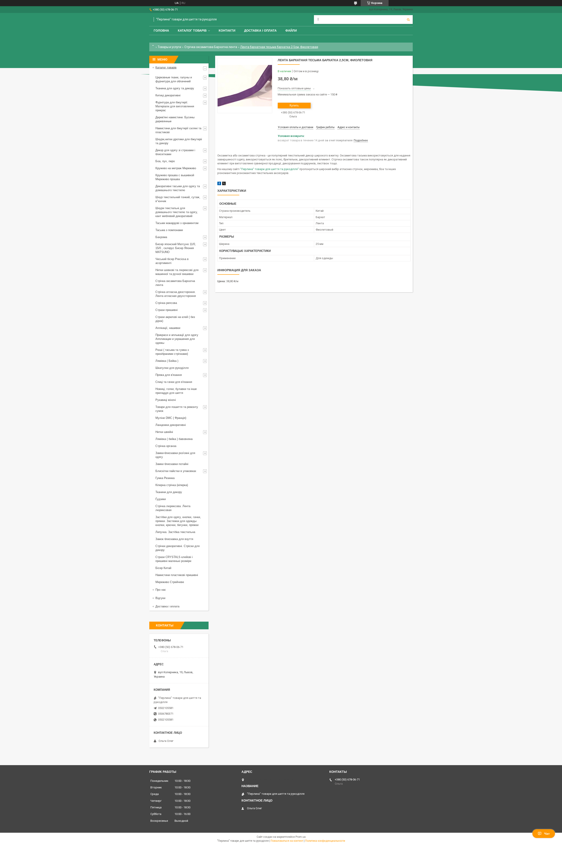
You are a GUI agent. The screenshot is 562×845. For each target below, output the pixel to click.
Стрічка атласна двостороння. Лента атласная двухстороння (175, 294)
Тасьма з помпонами (169, 230)
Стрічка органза (165, 446)
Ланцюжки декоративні (170, 425)
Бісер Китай (163, 568)
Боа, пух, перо (165, 161)
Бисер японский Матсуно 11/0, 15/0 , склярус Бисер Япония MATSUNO (175, 248)
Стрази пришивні (166, 310)
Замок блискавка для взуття (174, 539)
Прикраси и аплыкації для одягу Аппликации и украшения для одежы (176, 338)
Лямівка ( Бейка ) (166, 360)
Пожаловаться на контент (287, 840)
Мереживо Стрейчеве (169, 582)
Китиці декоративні (167, 95)
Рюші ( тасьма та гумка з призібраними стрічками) (172, 351)
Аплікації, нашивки (167, 328)
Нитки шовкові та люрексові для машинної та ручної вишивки (176, 272)
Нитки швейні (164, 432)
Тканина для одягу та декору (174, 88)
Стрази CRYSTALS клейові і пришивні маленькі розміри (174, 559)
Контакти (227, 30)
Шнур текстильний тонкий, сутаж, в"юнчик (177, 199)
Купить (294, 105)
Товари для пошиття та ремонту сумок (176, 409)
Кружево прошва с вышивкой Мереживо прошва (174, 177)
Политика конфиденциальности (325, 840)
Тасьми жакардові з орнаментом (176, 223)
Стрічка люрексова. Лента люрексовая (172, 508)
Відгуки (160, 598)
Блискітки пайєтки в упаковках (175, 471)
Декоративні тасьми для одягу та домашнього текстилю (177, 188)
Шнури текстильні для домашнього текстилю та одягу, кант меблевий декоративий (176, 212)
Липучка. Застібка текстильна (175, 532)
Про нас (160, 589)
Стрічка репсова (166, 303)
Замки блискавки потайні (171, 464)
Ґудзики (160, 499)
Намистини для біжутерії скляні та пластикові (178, 130)
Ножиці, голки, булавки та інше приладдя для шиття (176, 391)
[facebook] (219, 184)
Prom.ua (300, 836)
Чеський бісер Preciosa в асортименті (172, 261)
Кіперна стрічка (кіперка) (171, 485)
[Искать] (408, 19)
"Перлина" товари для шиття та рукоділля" (269, 169)
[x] (224, 184)
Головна (161, 30)
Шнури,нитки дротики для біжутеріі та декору (178, 141)
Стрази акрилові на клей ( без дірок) (175, 319)
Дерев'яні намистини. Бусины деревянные (175, 119)
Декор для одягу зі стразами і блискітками (175, 152)
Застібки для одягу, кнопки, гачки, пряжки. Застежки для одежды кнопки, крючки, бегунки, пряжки (178, 521)
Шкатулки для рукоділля (172, 368)
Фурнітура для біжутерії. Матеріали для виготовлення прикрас (174, 106)
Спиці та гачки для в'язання (173, 382)
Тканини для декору (168, 492)
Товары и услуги (169, 47)
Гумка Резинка (165, 478)
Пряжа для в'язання (168, 375)
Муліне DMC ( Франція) (170, 418)
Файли (291, 30)
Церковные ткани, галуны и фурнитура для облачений (173, 79)
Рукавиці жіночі (165, 400)
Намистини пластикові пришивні (176, 575)
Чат (547, 833)
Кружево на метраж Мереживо (175, 168)
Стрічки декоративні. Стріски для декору (177, 548)
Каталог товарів (192, 30)
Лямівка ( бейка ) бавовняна (174, 439)
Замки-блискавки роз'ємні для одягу (175, 455)
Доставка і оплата (260, 30)
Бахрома (161, 237)
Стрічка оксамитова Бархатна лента (210, 47)
